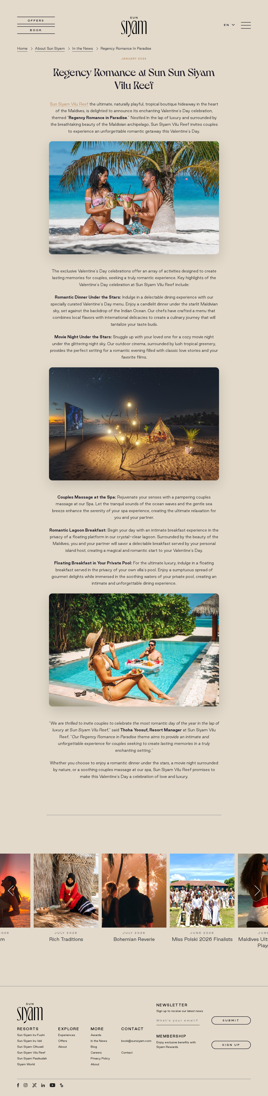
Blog (94, 1046)
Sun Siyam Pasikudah (32, 1058)
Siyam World (26, 1064)
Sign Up (231, 1044)
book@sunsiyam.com (136, 1041)
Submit (231, 1020)
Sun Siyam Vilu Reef (69, 104)
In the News (99, 1041)
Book (36, 30)
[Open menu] (246, 25)
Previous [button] (13, 890)
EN (227, 25)
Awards (96, 1035)
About (62, 1046)
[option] (66, 898)
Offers (36, 20)
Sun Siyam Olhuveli (30, 1046)
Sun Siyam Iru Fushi (31, 1035)
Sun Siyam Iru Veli (29, 1041)
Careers (96, 1052)
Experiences (66, 1035)
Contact (127, 1052)
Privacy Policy (100, 1058)
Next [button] (255, 890)
